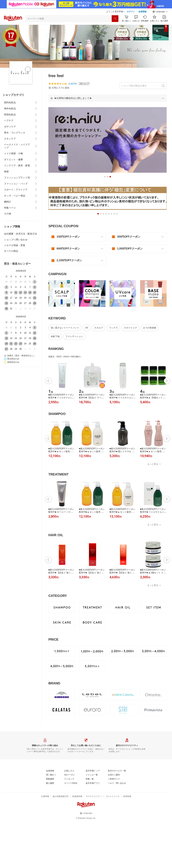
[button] (160, 12)
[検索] (115, 18)
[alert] (107, 98)
